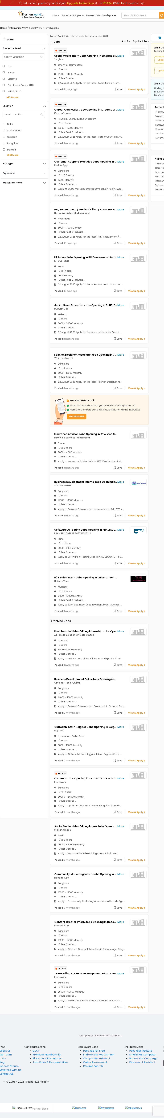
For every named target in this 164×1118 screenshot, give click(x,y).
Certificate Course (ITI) (21, 85)
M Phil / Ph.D (14, 91)
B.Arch (11, 72)
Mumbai (11, 149)
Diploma (12, 78)
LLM (10, 66)
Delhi (10, 124)
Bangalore (12, 143)
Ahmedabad (14, 130)
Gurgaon (12, 137)
